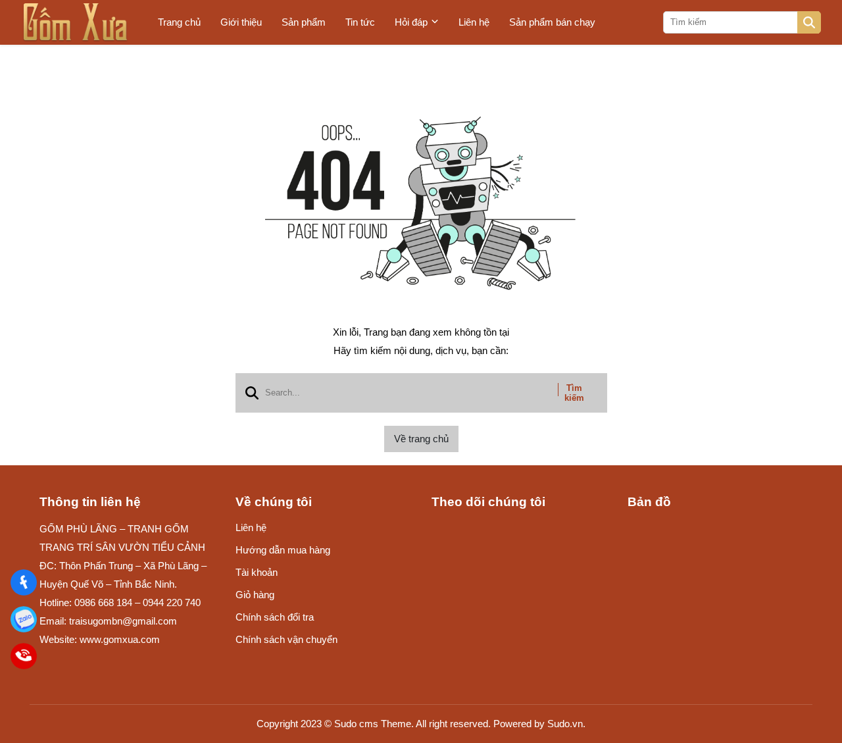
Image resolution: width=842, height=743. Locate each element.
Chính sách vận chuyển (286, 639)
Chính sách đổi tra (274, 617)
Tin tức (360, 22)
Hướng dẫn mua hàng (282, 549)
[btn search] (809, 22)
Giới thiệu (241, 22)
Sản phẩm (304, 22)
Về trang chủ (421, 438)
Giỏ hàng (254, 594)
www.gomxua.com (120, 639)
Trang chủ (179, 22)
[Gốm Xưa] (23, 582)
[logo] (75, 22)
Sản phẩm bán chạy (552, 22)
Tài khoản (256, 572)
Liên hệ (473, 22)
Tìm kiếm (574, 393)
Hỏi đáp (411, 22)
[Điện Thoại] (23, 656)
